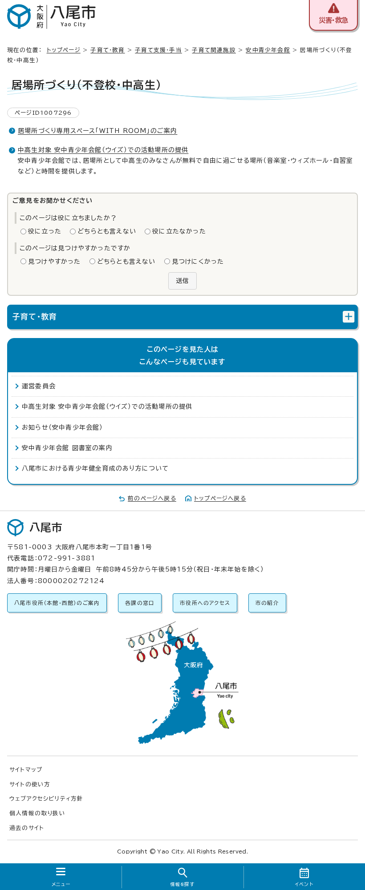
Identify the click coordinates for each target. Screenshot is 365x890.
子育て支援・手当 (158, 50)
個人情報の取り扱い (37, 813)
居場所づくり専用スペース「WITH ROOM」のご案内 (97, 131)
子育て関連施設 (213, 50)
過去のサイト (26, 828)
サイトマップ (25, 770)
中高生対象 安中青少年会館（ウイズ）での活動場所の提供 (103, 150)
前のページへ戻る (152, 498)
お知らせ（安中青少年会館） (62, 427)
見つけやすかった (54, 261)
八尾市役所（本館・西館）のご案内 (57, 602)
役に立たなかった (179, 231)
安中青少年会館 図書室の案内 (67, 448)
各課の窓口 (139, 602)
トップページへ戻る (220, 498)
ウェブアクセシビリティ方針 (46, 798)
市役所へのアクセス (205, 602)
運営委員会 (39, 386)
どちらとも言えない (106, 231)
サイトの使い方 (29, 784)
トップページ (64, 50)
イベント (304, 884)
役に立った (44, 231)
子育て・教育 (107, 50)
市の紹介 (267, 602)
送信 (182, 281)
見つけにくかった (198, 261)
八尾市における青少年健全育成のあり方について (95, 468)
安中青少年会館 (268, 50)
